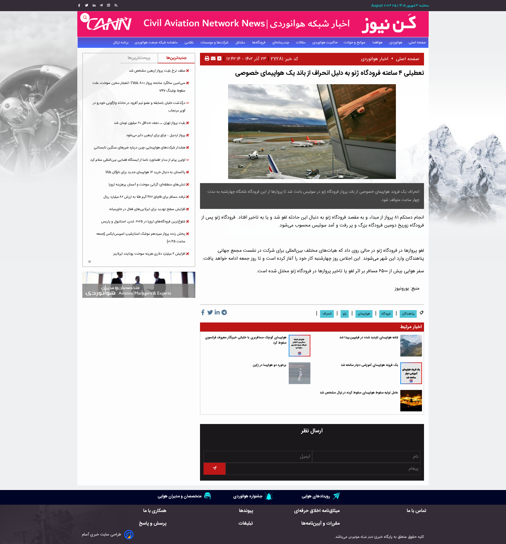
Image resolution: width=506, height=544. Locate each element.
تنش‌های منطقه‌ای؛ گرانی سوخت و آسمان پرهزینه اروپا (147, 184)
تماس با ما (416, 511)
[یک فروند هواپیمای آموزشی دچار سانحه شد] (411, 373)
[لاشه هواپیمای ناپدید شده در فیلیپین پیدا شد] (411, 346)
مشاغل (240, 42)
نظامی (189, 42)
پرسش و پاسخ (152, 524)
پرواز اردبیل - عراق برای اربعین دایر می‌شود (155, 135)
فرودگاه (386, 314)
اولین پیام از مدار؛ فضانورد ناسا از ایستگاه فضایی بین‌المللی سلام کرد (137, 160)
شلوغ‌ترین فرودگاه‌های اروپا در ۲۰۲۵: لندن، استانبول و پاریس (143, 221)
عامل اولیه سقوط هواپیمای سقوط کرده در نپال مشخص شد (359, 393)
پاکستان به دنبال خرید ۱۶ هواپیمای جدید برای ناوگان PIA (145, 172)
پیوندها (246, 511)
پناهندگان (408, 314)
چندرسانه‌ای (281, 42)
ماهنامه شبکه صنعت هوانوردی (156, 42)
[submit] (214, 469)
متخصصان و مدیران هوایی (179, 496)
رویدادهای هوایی (316, 496)
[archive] (89, 262)
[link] (115, 5)
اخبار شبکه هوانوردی (360, 537)
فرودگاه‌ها (259, 42)
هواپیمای (364, 314)
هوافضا (377, 42)
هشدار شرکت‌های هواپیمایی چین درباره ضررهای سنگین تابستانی (139, 148)
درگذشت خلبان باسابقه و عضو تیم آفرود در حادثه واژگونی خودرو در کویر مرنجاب (139, 107)
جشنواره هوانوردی (247, 496)
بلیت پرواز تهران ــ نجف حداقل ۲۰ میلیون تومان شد (149, 123)
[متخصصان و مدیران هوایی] (138, 285)
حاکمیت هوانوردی (325, 42)
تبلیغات (245, 524)
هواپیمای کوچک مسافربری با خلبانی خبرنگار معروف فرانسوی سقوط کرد (245, 340)
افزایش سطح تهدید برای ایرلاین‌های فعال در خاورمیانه (147, 209)
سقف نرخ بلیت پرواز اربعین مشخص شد (157, 71)
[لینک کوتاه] (219, 59)
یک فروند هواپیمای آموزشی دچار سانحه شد (369, 365)
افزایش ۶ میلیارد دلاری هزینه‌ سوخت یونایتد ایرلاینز (149, 254)
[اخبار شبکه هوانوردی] (253, 24)
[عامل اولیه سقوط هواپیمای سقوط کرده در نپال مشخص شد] (411, 401)
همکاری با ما (154, 511)
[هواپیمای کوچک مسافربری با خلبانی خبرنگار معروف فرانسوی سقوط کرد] (299, 346)
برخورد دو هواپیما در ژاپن (269, 365)
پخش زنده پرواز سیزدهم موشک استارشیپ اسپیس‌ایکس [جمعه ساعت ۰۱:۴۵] (140, 237)
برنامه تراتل (121, 42)
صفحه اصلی (417, 42)
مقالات (301, 42)
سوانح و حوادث (355, 42)
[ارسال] (212, 59)
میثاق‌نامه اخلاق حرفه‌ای (317, 511)
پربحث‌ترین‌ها (139, 58)
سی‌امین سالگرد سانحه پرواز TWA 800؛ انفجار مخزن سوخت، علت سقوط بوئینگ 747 (139, 87)
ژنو (344, 314)
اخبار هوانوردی (374, 59)
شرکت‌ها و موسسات (215, 42)
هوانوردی (395, 42)
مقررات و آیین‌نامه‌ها (320, 524)
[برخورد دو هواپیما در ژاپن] (299, 373)
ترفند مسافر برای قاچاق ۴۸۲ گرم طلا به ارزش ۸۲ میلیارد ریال (144, 197)
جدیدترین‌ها (176, 58)
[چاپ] (207, 59)
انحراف (326, 314)
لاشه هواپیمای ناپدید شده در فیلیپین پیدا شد (368, 337)
